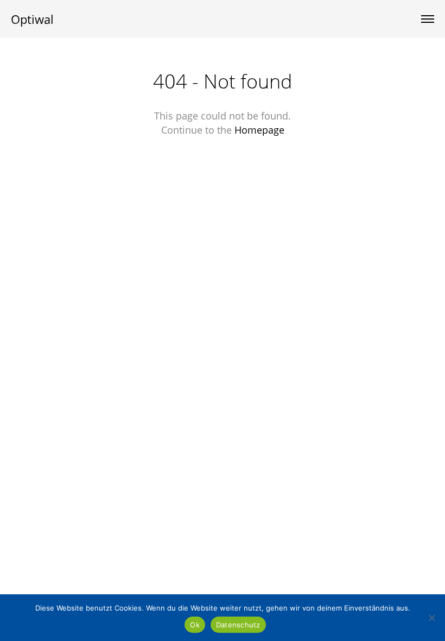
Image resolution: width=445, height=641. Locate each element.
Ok (195, 624)
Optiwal (32, 19)
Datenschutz (238, 624)
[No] (431, 617)
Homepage (259, 129)
